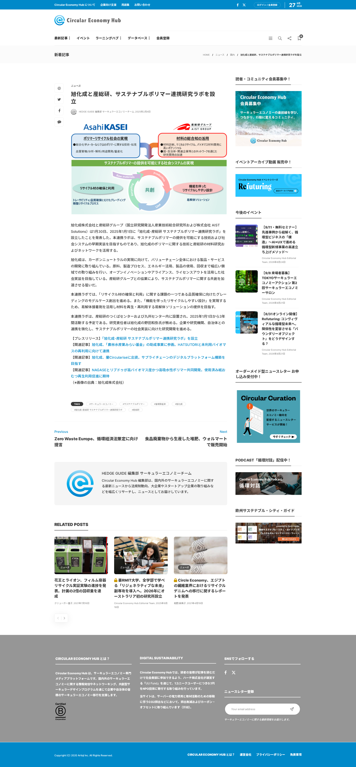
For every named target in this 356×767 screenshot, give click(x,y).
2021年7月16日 (81, 603)
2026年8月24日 (277, 262)
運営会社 (245, 754)
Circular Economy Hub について (74, 4)
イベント (83, 38)
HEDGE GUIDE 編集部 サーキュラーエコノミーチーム (106, 111)
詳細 (186, 707)
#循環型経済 (160, 404)
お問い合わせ (142, 4)
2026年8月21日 (277, 302)
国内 (232, 54)
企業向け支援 (108, 4)
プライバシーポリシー (270, 754)
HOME (206, 54)
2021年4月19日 (195, 603)
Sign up (292, 709)
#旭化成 (179, 404)
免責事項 (296, 754)
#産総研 (135, 410)
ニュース (219, 54)
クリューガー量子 (63, 603)
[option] (81, 571)
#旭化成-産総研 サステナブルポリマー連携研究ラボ (98, 410)
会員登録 (163, 38)
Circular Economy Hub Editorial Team (134, 603)
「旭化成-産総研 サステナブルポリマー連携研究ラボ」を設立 (150, 338)
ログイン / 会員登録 (267, 5)
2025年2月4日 (143, 111)
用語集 (125, 4)
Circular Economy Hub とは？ (211, 754)
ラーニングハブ (107, 38)
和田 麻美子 (180, 603)
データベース (137, 38)
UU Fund (151, 683)
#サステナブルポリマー (134, 404)
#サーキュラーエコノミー (101, 404)
